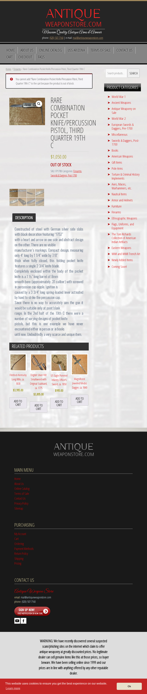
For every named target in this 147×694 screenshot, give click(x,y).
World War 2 (119, 118)
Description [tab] (24, 217)
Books (115, 150)
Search (133, 73)
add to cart (18, 403)
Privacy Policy (21, 503)
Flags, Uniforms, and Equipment (123, 226)
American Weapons (122, 156)
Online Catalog (50, 50)
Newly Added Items (122, 259)
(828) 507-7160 (56, 38)
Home (10, 50)
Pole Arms (117, 168)
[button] (39, 104)
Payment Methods (24, 548)
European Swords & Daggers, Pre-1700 (123, 126)
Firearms (17, 69)
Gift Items (117, 162)
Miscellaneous (119, 134)
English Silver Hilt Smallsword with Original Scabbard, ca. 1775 (38, 384)
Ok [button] (129, 686)
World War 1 (119, 96)
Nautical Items (119, 194)
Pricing (17, 563)
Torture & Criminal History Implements (125, 176)
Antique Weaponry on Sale (124, 110)
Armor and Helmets (122, 200)
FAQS (41, 56)
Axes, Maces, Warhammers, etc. (122, 186)
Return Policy (21, 553)
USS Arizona (76, 50)
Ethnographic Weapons (124, 218)
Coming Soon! (119, 266)
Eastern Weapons (121, 247)
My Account (20, 533)
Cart (9, 56)
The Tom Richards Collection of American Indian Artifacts (124, 238)
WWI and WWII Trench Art (126, 253)
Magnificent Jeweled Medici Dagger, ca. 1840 (79, 383)
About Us (27, 50)
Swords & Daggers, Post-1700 (64, 175)
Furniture (117, 206)
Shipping (18, 558)
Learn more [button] (13, 688)
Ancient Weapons (121, 102)
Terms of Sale (101, 50)
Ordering (19, 543)
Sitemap (18, 508)
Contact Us (124, 50)
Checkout (25, 56)
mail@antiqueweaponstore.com (88, 38)
